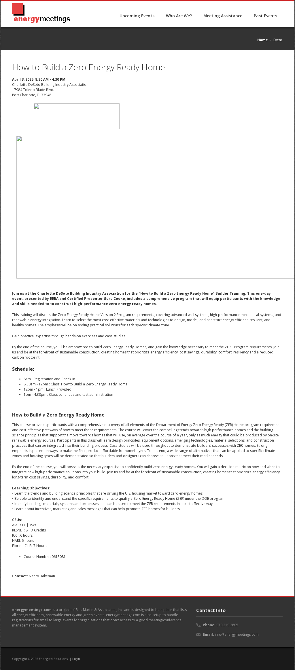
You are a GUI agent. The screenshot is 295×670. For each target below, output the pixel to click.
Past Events (265, 15)
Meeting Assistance (222, 15)
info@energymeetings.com (237, 634)
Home (262, 39)
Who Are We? (179, 15)
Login (76, 658)
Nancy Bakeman (42, 576)
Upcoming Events (137, 15)
